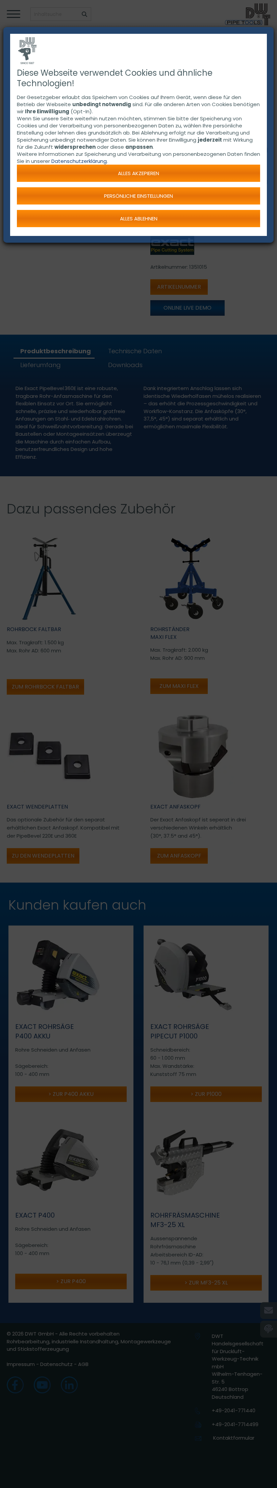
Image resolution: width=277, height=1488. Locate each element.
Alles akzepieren (138, 173)
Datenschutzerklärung (79, 161)
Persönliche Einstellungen (138, 195)
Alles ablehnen (138, 218)
